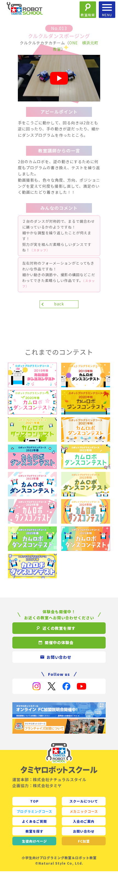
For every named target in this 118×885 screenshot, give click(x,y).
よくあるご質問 (34, 821)
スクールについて (83, 801)
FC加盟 (84, 841)
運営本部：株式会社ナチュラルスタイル (49, 779)
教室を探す (34, 831)
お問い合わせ (83, 831)
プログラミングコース (34, 811)
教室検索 (88, 14)
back (59, 303)
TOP (34, 801)
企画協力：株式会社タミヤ (37, 785)
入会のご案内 (83, 821)
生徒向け (34, 841)
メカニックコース (84, 811)
